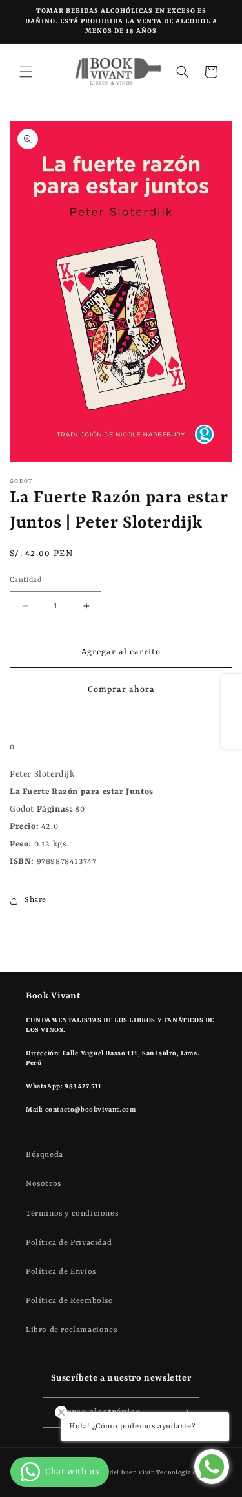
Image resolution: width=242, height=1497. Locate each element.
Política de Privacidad (69, 1242)
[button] (26, 72)
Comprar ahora (121, 690)
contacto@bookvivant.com (90, 1110)
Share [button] (35, 900)
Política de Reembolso (70, 1301)
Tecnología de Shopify (191, 1472)
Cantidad (25, 580)
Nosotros (43, 1184)
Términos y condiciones (72, 1213)
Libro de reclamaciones (71, 1330)
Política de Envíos (61, 1271)
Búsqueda (44, 1154)
